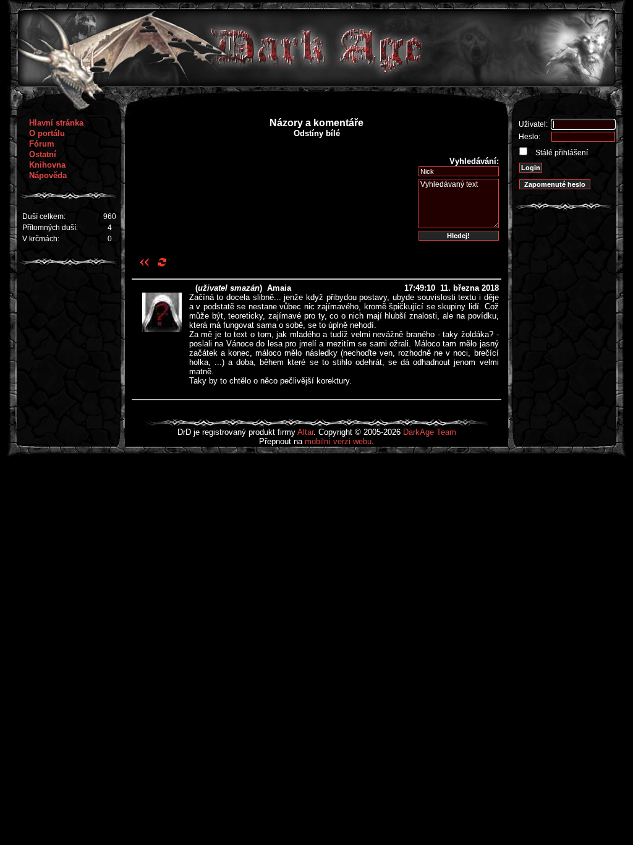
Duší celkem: (44, 216)
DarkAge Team (429, 432)
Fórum (41, 143)
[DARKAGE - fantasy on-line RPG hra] (317, 83)
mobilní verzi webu (338, 441)
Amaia (279, 288)
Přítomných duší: (50, 227)
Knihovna (47, 164)
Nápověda (48, 175)
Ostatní (42, 154)
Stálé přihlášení (560, 152)
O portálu (47, 133)
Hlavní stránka (56, 122)
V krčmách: (40, 238)
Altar (305, 432)
